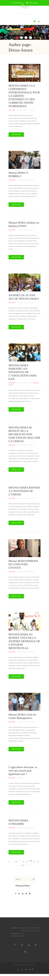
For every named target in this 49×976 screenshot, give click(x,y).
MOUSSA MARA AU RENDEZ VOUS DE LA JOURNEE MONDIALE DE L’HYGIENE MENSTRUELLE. (24, 641)
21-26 (22, 865)
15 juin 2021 (12, 180)
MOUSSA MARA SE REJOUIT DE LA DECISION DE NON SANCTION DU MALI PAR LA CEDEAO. (24, 434)
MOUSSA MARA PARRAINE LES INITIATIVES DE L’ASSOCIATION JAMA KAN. (22, 372)
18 (34, 861)
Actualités (20, 110)
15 (23, 861)
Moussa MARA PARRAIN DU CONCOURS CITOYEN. (23, 564)
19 (38, 861)
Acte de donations (22, 382)
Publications (21, 777)
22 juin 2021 (12, 110)
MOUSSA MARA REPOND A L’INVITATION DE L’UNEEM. (24, 491)
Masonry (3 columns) (28, 110)
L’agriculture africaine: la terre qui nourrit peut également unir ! (23, 770)
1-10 (15, 861)
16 (27, 861)
